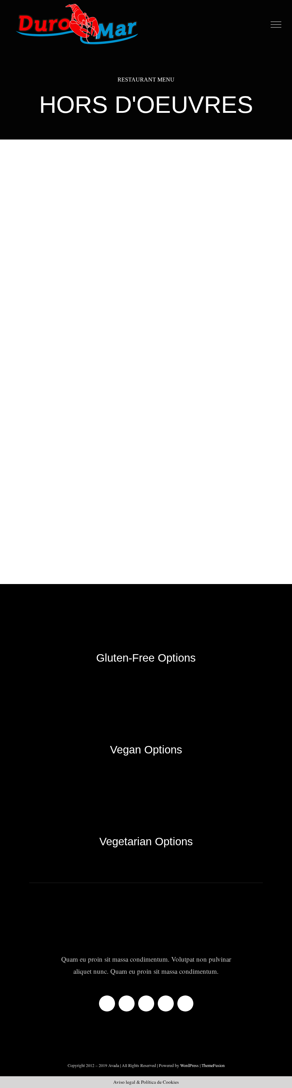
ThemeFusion (213, 1065)
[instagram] (146, 1003)
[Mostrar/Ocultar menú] (276, 24)
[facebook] (107, 1003)
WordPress (190, 1065)
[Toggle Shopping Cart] (261, 24)
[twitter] (127, 1003)
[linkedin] (185, 1003)
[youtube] (166, 1003)
